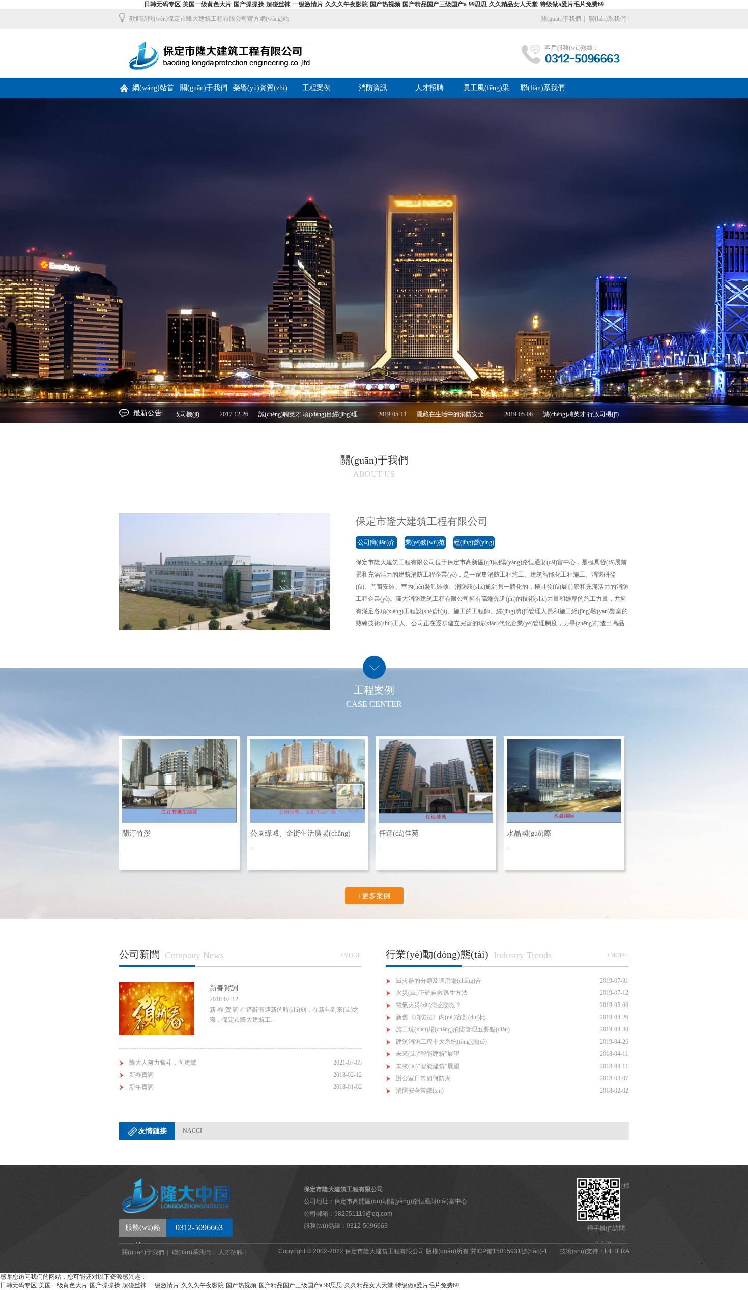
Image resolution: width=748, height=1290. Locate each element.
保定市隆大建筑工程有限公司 (422, 521)
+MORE (351, 955)
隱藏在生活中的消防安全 (417, 414)
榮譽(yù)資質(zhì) (260, 88)
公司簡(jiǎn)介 (376, 542)
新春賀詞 (141, 1074)
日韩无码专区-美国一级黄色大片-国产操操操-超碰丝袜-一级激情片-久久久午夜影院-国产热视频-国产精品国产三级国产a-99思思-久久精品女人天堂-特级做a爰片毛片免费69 (374, 4)
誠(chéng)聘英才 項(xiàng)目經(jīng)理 (275, 414)
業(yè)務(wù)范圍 (425, 544)
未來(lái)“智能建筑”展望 (427, 1053)
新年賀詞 (141, 1087)
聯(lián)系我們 (607, 18)
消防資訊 (373, 88)
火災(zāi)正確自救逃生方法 (432, 992)
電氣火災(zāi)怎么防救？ (429, 1005)
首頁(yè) (226, 53)
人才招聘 (429, 88)
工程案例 (316, 88)
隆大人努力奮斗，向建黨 (162, 1062)
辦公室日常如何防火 (423, 1078)
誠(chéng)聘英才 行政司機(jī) (548, 414)
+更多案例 (374, 896)
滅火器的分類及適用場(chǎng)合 (438, 980)
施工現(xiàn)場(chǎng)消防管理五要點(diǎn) (453, 1029)
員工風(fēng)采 (486, 88)
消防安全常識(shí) (420, 1090)
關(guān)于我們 (561, 18)
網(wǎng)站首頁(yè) (153, 91)
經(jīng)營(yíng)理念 (474, 544)
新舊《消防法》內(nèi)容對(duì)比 (441, 1017)
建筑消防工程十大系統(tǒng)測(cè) (441, 1041)
